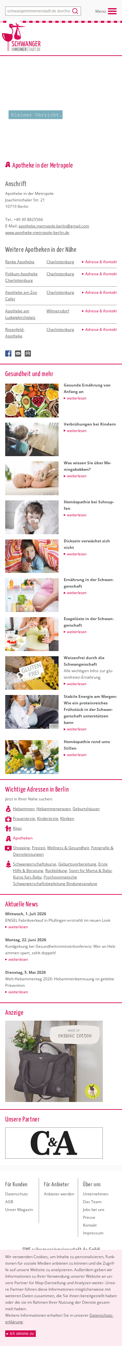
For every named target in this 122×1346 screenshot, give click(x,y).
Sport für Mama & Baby (90, 870)
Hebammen (23, 808)
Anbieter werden (59, 1194)
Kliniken (67, 818)
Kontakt (90, 1225)
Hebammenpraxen (53, 808)
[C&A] (54, 1143)
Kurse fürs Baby (27, 877)
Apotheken (23, 838)
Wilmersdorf (58, 311)
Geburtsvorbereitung (77, 864)
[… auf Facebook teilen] (8, 353)
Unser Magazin (19, 1209)
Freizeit (38, 847)
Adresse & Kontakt (101, 262)
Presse (89, 1217)
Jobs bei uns (93, 1209)
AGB (9, 1201)
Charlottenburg (60, 262)
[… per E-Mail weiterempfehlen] (18, 353)
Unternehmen (95, 1194)
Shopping (21, 847)
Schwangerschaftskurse (34, 864)
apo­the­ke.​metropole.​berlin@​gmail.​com (54, 226)
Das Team (92, 1201)
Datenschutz (16, 1194)
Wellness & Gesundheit (68, 847)
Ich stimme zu (22, 1333)
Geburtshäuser (86, 808)
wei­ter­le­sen (18, 927)
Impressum (93, 1233)
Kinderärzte (47, 818)
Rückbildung (56, 870)
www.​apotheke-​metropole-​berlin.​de (37, 232)
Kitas (17, 828)
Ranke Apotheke (19, 262)
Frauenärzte (24, 818)
